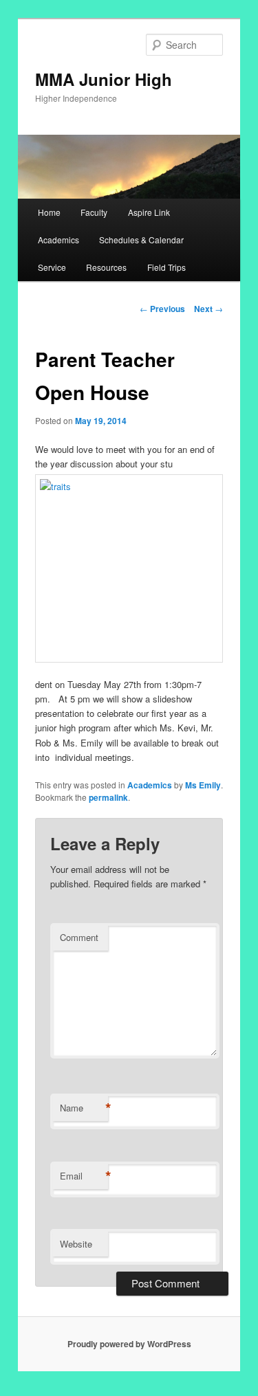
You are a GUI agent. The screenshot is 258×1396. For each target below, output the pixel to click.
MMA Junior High (103, 79)
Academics (58, 239)
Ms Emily (203, 785)
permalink (108, 797)
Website (76, 1243)
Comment (79, 937)
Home (49, 212)
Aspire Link (149, 212)
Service (52, 267)
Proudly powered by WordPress (129, 1344)
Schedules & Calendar (141, 239)
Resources (106, 267)
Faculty (93, 212)
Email (84, 1176)
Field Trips (166, 267)
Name (84, 1108)
